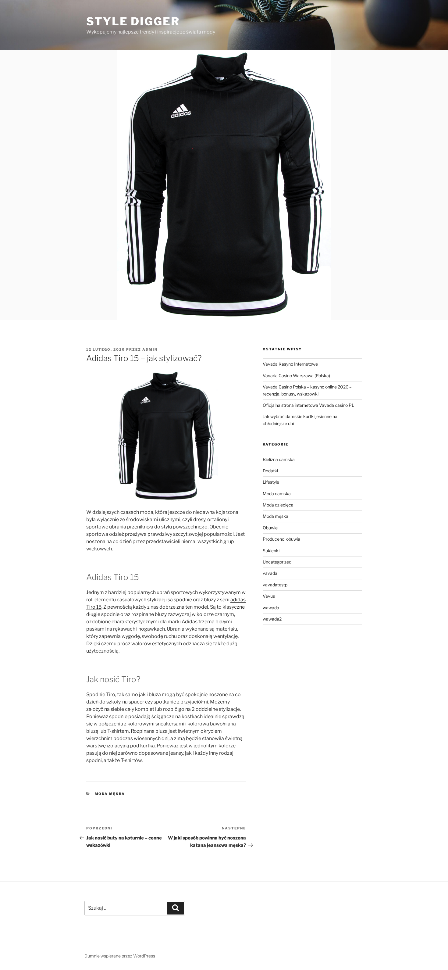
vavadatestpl (275, 584)
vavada (270, 573)
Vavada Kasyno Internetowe (290, 364)
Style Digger (133, 21)
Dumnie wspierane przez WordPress (119, 955)
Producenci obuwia (281, 539)
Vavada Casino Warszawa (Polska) (296, 375)
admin (150, 349)
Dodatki (270, 470)
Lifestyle (271, 482)
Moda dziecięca (278, 504)
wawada (271, 607)
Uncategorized (277, 561)
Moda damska (277, 493)
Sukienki (271, 550)
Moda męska (110, 794)
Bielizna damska (279, 459)
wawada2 (272, 618)
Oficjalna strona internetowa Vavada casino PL (308, 405)
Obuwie (270, 527)
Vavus (269, 596)
